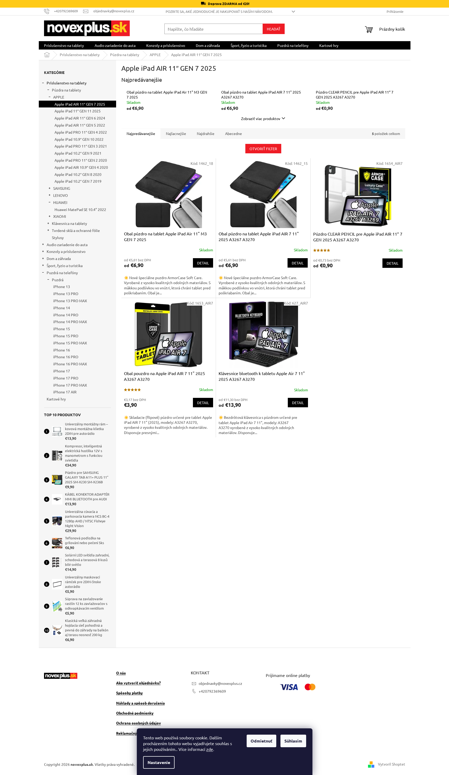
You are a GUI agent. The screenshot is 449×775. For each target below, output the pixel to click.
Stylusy (58, 237)
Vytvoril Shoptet (391, 763)
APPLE (58, 97)
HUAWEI (60, 202)
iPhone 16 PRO (65, 356)
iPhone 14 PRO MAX (70, 321)
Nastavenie (159, 762)
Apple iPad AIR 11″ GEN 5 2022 (80, 125)
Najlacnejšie (176, 133)
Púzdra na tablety (66, 90)
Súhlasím (293, 741)
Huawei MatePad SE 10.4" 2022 (80, 209)
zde (209, 749)
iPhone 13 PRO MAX (70, 300)
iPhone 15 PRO (65, 335)
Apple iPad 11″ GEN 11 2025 (78, 111)
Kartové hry (56, 399)
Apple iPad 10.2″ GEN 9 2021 (78, 153)
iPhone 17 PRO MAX (70, 385)
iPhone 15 (61, 328)
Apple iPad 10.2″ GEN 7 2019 (78, 181)
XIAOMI (59, 216)
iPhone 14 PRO (65, 314)
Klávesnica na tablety (69, 223)
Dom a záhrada (59, 258)
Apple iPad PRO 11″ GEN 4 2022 (81, 132)
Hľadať (273, 28)
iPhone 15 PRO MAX (70, 342)
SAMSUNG (61, 188)
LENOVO (60, 195)
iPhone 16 (61, 350)
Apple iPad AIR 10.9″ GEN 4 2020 (81, 167)
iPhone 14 (61, 307)
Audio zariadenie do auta (67, 244)
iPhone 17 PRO (65, 378)
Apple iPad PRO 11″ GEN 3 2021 (81, 146)
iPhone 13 (61, 286)
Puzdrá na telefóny (62, 272)
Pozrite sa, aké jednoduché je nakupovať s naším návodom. (219, 11)
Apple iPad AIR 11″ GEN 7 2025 (80, 104)
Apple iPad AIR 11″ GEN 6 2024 (80, 118)
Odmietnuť (261, 741)
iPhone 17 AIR (65, 391)
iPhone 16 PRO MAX (70, 363)
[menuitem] (64, 45)
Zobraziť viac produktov (260, 118)
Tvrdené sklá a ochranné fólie (76, 230)
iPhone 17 (61, 370)
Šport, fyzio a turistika (65, 265)
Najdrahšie (205, 133)
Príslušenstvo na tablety (66, 82)
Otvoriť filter (263, 148)
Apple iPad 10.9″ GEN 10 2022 (79, 139)
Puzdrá (57, 279)
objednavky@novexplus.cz (220, 683)
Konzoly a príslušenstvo (66, 251)
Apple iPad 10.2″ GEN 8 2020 (78, 174)
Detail (203, 263)
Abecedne (233, 133)
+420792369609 (212, 691)
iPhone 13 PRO (65, 293)
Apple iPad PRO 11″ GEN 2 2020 (81, 160)
